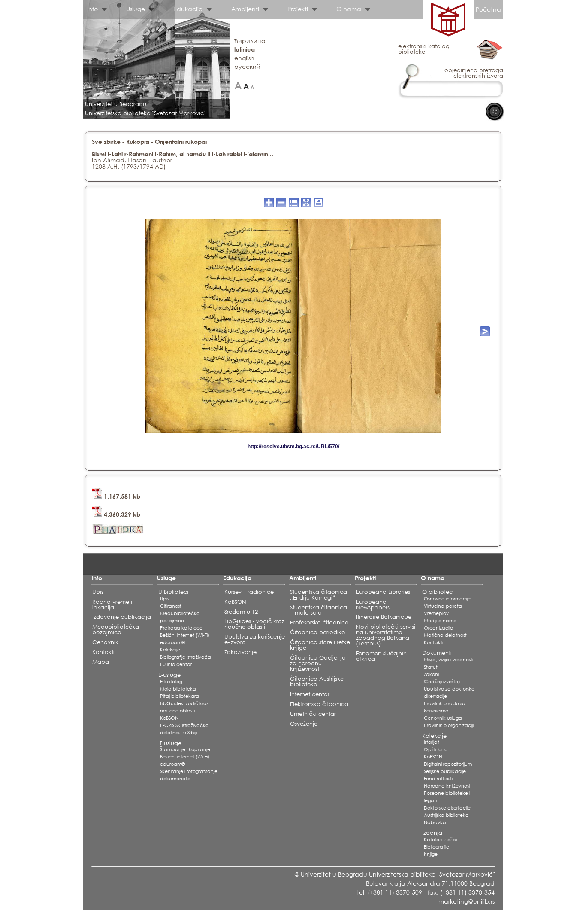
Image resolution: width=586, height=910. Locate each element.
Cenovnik (105, 642)
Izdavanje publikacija (121, 617)
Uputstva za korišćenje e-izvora (254, 639)
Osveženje (303, 723)
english (244, 58)
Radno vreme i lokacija (112, 604)
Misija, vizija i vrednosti (448, 659)
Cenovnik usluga (443, 718)
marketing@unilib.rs (466, 901)
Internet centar (309, 694)
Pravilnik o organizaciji (449, 725)
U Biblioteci (173, 592)
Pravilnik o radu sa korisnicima (444, 707)
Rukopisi (137, 141)
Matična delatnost (445, 635)
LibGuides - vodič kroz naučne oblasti (254, 624)
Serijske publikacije (445, 771)
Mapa (100, 662)
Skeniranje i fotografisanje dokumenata (188, 775)
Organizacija (438, 627)
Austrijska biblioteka (446, 815)
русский (247, 66)
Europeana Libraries (383, 592)
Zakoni (431, 674)
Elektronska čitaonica (319, 704)
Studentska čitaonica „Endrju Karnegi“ (318, 594)
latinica (244, 49)
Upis (97, 592)
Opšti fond (436, 749)
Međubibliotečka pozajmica (115, 629)
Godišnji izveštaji (442, 681)
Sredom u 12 (241, 611)
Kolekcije (170, 649)
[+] (238, 85)
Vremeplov (436, 613)
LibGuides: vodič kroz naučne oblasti (184, 707)
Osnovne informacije (447, 598)
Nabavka (435, 822)
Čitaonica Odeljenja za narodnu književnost (318, 663)
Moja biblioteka (178, 688)
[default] (246, 85)
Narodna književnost (447, 785)
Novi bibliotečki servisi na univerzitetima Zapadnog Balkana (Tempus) (385, 635)
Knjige (431, 854)
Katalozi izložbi (440, 839)
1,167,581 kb (121, 496)
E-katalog (171, 681)
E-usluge (169, 675)
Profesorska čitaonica (319, 622)
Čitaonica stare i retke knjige (320, 645)
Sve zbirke (106, 141)
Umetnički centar (313, 714)
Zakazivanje (240, 652)
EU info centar (176, 664)
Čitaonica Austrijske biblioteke (317, 681)
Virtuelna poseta (443, 606)
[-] (252, 85)
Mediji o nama (440, 620)
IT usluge (169, 743)
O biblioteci (438, 592)
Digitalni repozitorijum (448, 764)
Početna (488, 9)
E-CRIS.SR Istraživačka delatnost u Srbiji (184, 729)
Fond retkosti (438, 778)
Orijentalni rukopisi (181, 141)
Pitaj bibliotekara (179, 696)
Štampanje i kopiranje (185, 749)
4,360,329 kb (121, 514)
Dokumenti (437, 653)
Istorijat (431, 742)
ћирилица (250, 41)
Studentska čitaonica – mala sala (318, 610)
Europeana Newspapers (373, 604)
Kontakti (103, 652)
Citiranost (170, 606)
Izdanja (432, 833)
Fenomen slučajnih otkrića (381, 656)
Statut (431, 666)
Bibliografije (436, 846)
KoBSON (169, 718)
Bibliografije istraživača (185, 657)
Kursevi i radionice (249, 592)
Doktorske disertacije (447, 807)
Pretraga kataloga (181, 627)
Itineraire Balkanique (383, 617)
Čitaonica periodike (317, 632)
